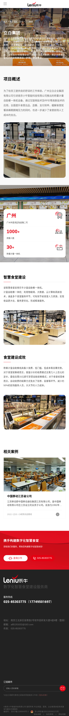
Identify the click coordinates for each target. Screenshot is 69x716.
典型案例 (13, 22)
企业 (21, 22)
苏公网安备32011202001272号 (47, 711)
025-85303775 (44, 558)
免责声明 (49, 714)
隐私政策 (37, 714)
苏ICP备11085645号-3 (20, 711)
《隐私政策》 (43, 695)
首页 (5, 22)
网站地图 (62, 714)
